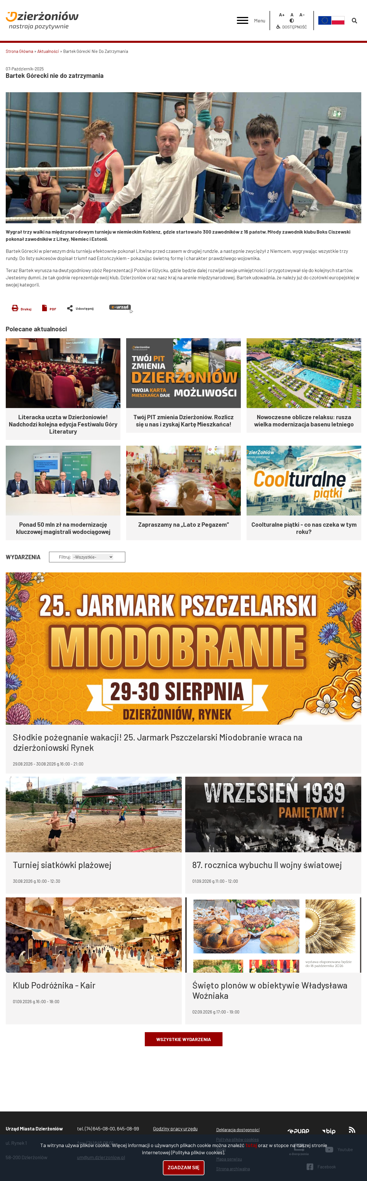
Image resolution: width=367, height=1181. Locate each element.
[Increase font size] (282, 14)
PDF (53, 309)
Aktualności (48, 51)
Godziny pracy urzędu (175, 1128)
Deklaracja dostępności (238, 1129)
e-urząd (121, 309)
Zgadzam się (184, 1167)
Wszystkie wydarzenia (183, 1039)
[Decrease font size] (302, 14)
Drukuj (26, 309)
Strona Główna (19, 51)
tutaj (251, 1145)
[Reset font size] (292, 14)
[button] (183, 157)
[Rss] (352, 1131)
